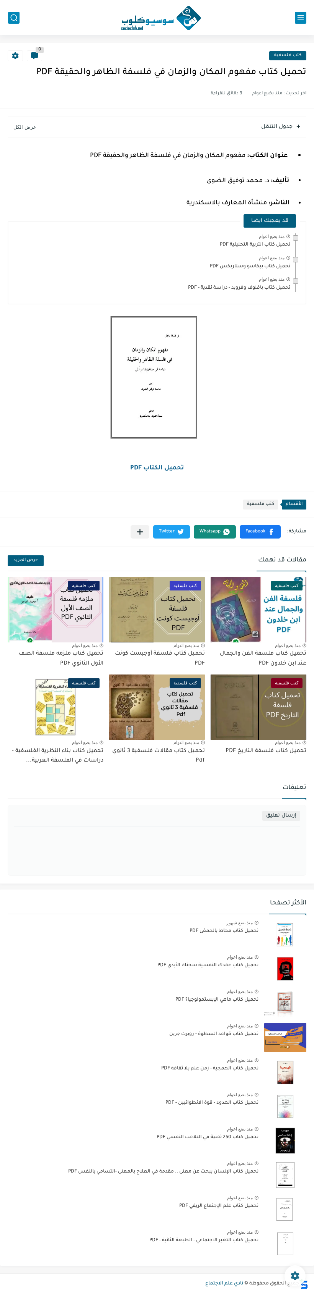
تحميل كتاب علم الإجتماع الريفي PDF (218, 1206)
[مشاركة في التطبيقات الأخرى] (140, 532)
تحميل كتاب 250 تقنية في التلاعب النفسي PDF (207, 1137)
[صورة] (285, 934)
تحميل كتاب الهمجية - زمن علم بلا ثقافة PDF (209, 1068)
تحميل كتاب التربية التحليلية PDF (255, 244)
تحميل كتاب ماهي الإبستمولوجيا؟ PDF (216, 1000)
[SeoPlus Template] (303, 1284)
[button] (260, 532)
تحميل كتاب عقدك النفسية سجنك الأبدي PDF (207, 965)
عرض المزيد (25, 560)
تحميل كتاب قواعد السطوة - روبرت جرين (213, 1034)
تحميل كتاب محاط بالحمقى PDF (224, 931)
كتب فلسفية (287, 55)
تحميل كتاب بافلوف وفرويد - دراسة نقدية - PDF (239, 288)
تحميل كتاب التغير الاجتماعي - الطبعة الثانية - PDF (203, 1240)
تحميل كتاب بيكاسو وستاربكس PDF (250, 266)
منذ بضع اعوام (272, 236)
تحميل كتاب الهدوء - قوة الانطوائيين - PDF (211, 1103)
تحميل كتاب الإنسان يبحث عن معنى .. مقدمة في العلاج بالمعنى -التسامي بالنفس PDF (163, 1171)
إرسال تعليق (281, 815)
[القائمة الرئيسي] (300, 18)
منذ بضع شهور (239, 922)
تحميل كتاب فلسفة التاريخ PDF (266, 751)
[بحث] (14, 18)
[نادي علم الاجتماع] (157, 17)
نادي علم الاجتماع (224, 1283)
